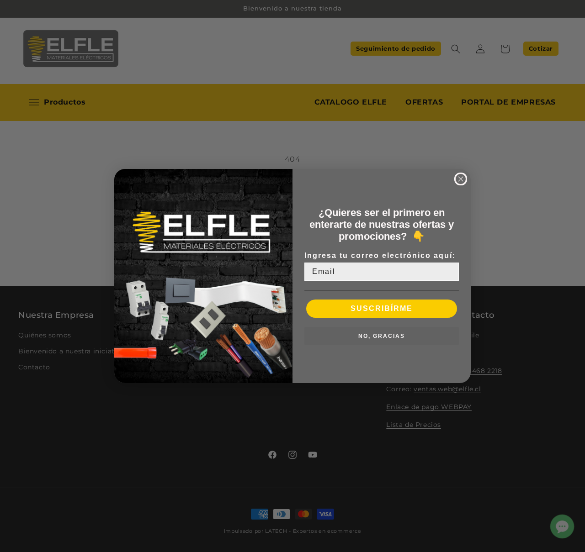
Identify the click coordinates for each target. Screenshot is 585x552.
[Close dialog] (460, 178)
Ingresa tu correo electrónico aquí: (380, 255)
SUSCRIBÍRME (382, 308)
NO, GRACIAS (381, 336)
